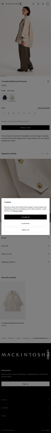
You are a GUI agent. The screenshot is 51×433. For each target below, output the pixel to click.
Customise (25, 223)
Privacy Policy (18, 211)
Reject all (25, 230)
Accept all (25, 217)
